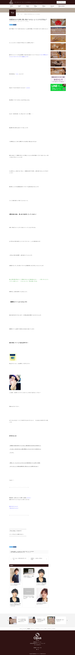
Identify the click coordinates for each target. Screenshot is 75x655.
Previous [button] (7, 620)
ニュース (24, 628)
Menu (43, 6)
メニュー (41, 628)
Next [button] (67, 620)
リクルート (49, 628)
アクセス (53, 628)
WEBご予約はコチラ (61, 2)
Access (52, 6)
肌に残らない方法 (22, 552)
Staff (19, 6)
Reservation (61, 6)
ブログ (45, 628)
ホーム (21, 628)
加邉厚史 (14, 551)
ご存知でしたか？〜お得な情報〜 (24, 21)
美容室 (16, 552)
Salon (11, 6)
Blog (35, 6)
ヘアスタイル (37, 628)
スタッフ (32, 628)
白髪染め (14, 552)
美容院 (18, 552)
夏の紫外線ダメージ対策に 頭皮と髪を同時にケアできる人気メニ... (37, 620)
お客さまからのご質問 (16, 21)
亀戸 (11, 552)
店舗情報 (28, 628)
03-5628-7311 (19, 530)
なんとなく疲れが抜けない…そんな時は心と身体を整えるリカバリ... (18, 620)
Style (27, 6)
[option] (14, 620)
